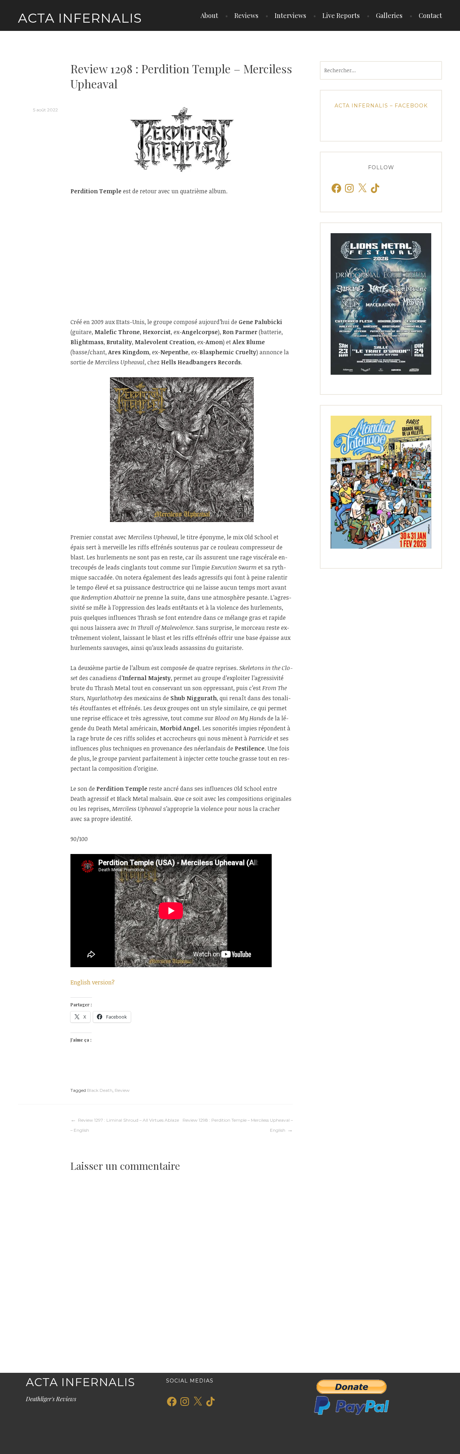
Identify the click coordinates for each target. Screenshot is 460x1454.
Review (122, 1090)
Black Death (99, 1090)
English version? (92, 982)
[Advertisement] (181, 256)
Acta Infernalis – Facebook (381, 105)
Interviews (290, 15)
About (209, 15)
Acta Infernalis (80, 18)
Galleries (389, 15)
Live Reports (341, 15)
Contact (430, 15)
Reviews (246, 15)
